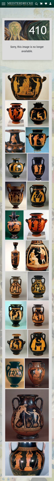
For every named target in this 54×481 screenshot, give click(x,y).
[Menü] (3, 4)
